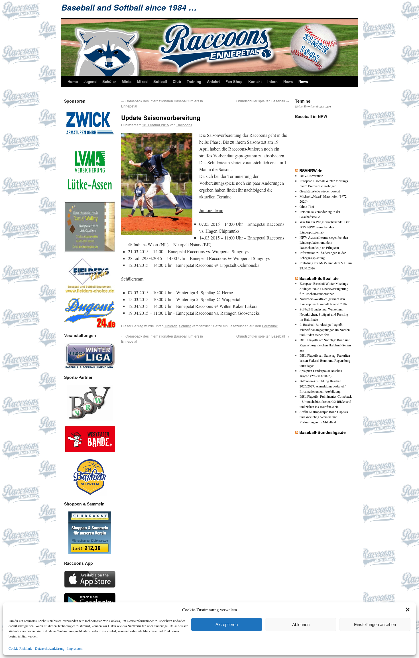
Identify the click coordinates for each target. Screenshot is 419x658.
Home (73, 81)
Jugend (90, 81)
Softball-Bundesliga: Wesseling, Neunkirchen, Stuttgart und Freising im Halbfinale (324, 314)
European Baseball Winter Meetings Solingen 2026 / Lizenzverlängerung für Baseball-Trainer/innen (324, 288)
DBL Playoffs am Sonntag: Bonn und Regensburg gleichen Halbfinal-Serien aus (325, 345)
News (288, 81)
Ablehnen (301, 624)
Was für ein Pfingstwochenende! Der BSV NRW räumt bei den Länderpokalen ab (324, 227)
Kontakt (255, 81)
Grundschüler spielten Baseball (262, 100)
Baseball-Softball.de (319, 278)
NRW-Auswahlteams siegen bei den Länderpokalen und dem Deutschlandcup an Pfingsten (324, 242)
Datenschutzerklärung (49, 648)
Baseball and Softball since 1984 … (129, 7)
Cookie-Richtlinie (20, 648)
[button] (407, 609)
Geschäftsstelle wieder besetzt (320, 191)
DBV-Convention (311, 175)
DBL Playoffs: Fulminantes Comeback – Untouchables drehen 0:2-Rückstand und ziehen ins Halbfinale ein (326, 401)
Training (194, 81)
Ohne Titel (307, 206)
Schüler (109, 81)
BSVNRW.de (310, 170)
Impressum (74, 648)
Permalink (270, 325)
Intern (272, 81)
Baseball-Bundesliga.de (322, 432)
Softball (160, 81)
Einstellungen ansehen (375, 624)
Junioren (170, 325)
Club (177, 81)
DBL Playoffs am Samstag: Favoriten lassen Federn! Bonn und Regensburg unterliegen (325, 360)
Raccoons (184, 124)
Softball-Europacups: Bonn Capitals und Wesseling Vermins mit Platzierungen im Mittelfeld (324, 416)
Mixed (142, 81)
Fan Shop (234, 81)
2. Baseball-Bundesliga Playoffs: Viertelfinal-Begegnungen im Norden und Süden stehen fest (325, 329)
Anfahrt (213, 81)
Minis (126, 81)
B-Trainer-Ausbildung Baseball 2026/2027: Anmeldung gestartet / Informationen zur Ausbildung (322, 386)
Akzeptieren (226, 624)
